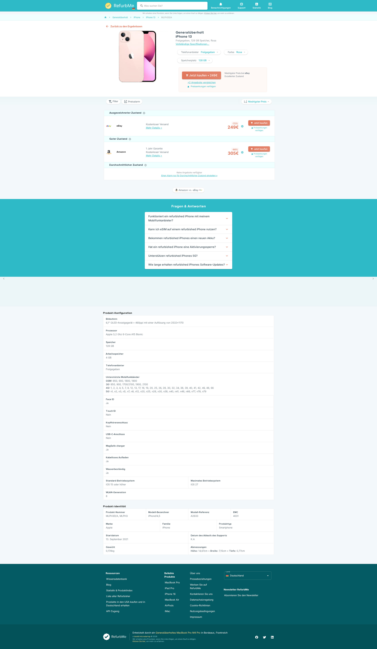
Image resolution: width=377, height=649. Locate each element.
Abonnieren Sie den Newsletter (241, 595)
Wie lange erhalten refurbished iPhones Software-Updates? (186, 264)
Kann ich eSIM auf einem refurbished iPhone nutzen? (182, 229)
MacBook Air (172, 599)
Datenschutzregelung (201, 599)
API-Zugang (112, 611)
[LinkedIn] (272, 637)
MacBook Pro (172, 582)
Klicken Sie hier (210, 13)
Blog (108, 584)
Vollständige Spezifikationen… (192, 44)
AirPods (169, 605)
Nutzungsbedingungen (202, 611)
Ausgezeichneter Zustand (125, 113)
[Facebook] (256, 637)
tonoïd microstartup (142, 636)
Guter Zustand (118, 139)
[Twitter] (264, 637)
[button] (199, 52)
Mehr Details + (154, 127)
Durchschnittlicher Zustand (126, 165)
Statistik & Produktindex (119, 590)
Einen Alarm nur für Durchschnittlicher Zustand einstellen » (189, 175)
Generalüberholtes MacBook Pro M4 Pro (178, 632)
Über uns (195, 573)
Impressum (196, 616)
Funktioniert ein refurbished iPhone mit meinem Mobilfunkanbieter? (179, 218)
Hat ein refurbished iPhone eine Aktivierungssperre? (182, 246)
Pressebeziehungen (200, 578)
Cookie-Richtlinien (200, 605)
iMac (167, 611)
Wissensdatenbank (116, 578)
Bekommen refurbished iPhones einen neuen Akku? (181, 238)
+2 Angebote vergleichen (202, 82)
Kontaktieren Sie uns (201, 593)
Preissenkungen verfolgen (203, 86)
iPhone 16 (170, 593)
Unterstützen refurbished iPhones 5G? (173, 255)
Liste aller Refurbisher (118, 596)
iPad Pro (169, 588)
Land (228, 572)
